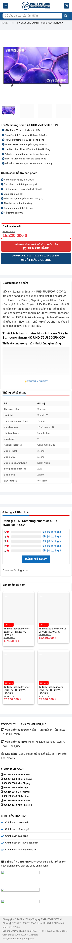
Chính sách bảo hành (16, 835)
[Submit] (65, 16)
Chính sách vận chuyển (17, 829)
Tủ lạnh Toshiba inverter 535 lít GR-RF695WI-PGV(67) (51, 690)
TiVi (12, 23)
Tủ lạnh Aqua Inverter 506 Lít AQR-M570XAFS (52, 630)
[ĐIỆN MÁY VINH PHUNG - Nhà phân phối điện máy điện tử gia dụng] (36, 6)
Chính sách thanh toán (17, 822)
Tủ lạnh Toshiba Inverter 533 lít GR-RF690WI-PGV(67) (16, 690)
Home (5, 23)
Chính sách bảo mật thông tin (21, 849)
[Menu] (5, 6)
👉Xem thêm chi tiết (36, 381)
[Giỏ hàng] (66, 6)
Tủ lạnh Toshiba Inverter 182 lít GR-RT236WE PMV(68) (16, 631)
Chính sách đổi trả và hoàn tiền (21, 842)
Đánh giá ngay (36, 559)
